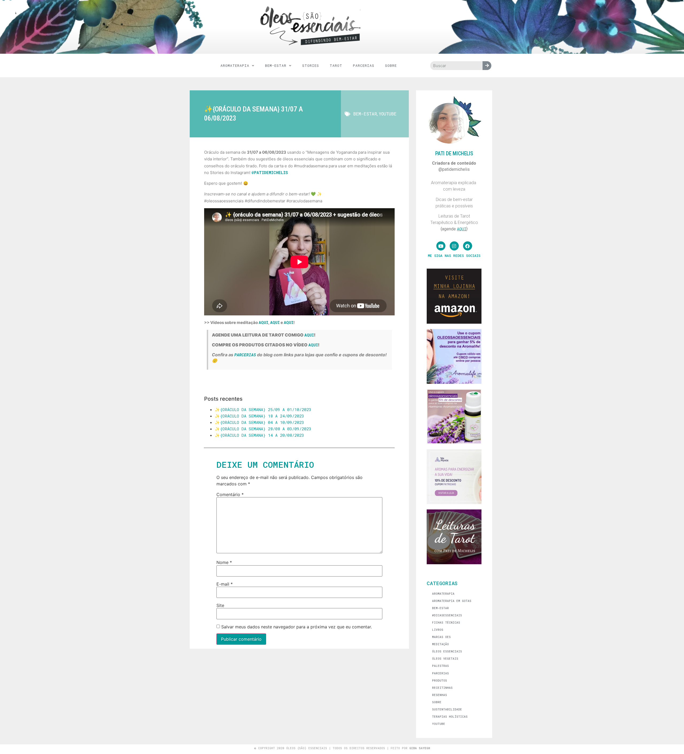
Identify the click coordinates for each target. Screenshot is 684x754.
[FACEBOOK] (467, 245)
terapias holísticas (450, 716)
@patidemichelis (269, 172)
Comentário (230, 494)
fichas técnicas (446, 622)
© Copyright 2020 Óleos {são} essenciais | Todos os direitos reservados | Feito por (342, 748)
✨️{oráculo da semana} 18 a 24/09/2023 (259, 416)
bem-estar (275, 65)
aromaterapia (234, 65)
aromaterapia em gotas (451, 601)
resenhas (439, 695)
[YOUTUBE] (440, 245)
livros (437, 630)
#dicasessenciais (447, 615)
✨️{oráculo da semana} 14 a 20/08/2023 (259, 435)
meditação (440, 644)
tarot (336, 65)
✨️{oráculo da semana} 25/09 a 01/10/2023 (263, 409)
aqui (263, 322)
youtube (388, 114)
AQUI (309, 335)
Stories (310, 65)
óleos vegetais (445, 658)
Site (220, 605)
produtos (439, 680)
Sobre (391, 65)
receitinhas (442, 688)
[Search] (487, 65)
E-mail (224, 584)
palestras (440, 666)
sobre (436, 702)
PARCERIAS (245, 354)
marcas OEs (441, 637)
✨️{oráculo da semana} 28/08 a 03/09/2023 (263, 428)
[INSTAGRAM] (454, 245)
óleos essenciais (447, 651)
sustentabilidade (447, 709)
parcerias (363, 65)
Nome (224, 562)
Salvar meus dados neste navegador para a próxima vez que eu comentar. (296, 627)
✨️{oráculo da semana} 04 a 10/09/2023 (259, 422)
